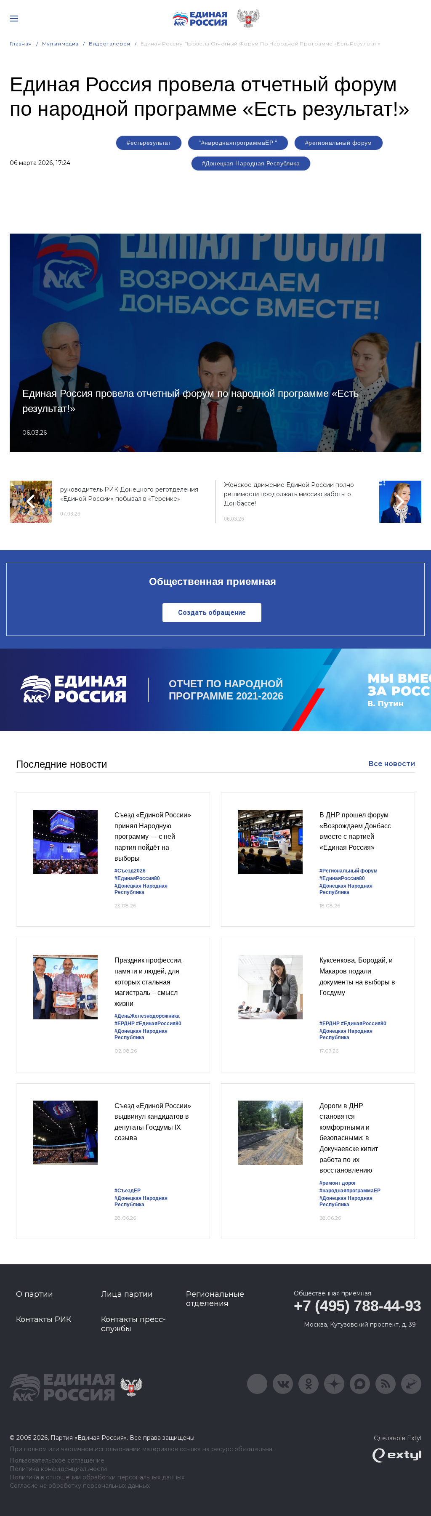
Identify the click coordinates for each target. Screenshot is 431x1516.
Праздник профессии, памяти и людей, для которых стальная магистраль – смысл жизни (148, 982)
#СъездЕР (127, 1191)
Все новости (391, 764)
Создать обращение (212, 613)
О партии (34, 1294)
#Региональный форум (348, 871)
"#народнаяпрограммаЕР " (238, 142)
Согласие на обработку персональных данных (80, 1485)
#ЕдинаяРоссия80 (137, 878)
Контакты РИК (43, 1319)
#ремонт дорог (337, 1183)
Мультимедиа (60, 43)
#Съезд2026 (130, 871)
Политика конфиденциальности (58, 1469)
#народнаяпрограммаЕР (349, 1191)
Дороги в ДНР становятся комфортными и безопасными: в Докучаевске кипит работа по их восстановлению (348, 1138)
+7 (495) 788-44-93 (357, 1305)
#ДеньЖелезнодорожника (147, 1016)
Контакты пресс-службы (133, 1324)
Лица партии (127, 1294)
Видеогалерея (109, 43)
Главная (21, 43)
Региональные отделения (215, 1299)
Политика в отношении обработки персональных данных (97, 1477)
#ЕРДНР (124, 1024)
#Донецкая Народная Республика (251, 163)
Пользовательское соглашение (57, 1460)
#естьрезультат (149, 142)
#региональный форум (338, 142)
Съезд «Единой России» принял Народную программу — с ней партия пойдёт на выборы (152, 836)
